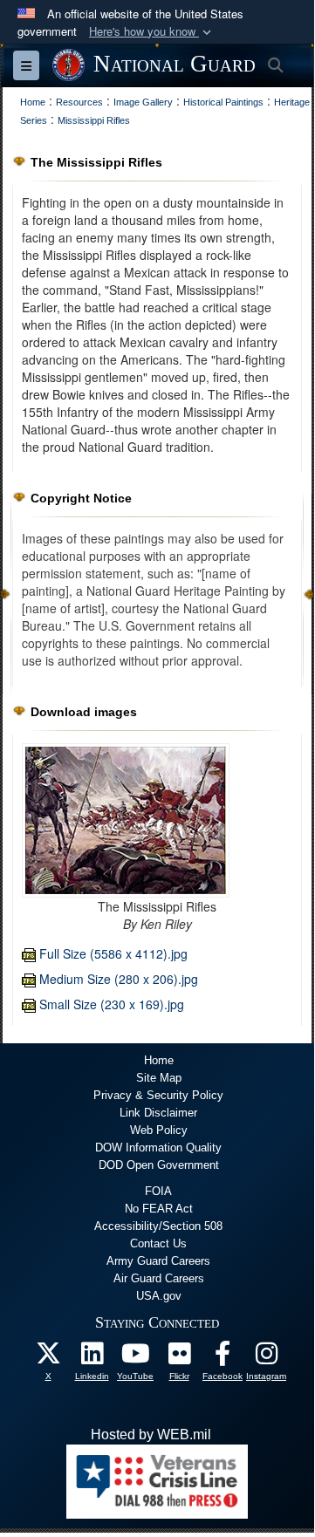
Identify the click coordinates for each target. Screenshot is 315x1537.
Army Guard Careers (158, 1260)
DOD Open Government (159, 1165)
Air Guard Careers (158, 1278)
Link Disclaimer (158, 1112)
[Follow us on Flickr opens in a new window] (179, 1357)
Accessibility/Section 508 (158, 1226)
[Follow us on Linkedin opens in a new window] (91, 1357)
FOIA (158, 1191)
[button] (152, 32)
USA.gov (158, 1295)
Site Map (158, 1077)
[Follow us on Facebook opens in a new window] (222, 1357)
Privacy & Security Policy (158, 1095)
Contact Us (158, 1243)
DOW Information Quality (158, 1147)
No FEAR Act (159, 1208)
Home (159, 1060)
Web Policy (159, 1130)
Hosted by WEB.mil (151, 1434)
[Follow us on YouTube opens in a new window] (135, 1357)
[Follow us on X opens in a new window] (48, 1357)
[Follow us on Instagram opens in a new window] (266, 1357)
